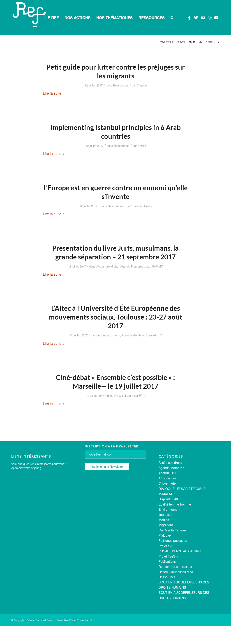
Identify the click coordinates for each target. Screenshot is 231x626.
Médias (164, 519)
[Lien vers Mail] (202, 17)
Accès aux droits (107, 266)
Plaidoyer (165, 535)
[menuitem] (52, 17)
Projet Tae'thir (168, 556)
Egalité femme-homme (175, 504)
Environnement (169, 509)
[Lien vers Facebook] (189, 17)
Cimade (142, 85)
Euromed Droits (142, 206)
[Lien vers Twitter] (196, 17)
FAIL (142, 395)
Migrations (166, 525)
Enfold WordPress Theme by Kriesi (76, 620)
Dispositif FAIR (169, 499)
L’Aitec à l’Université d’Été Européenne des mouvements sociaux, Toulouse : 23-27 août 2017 (115, 317)
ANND (142, 145)
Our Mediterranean (172, 530)
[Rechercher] (172, 17)
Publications (167, 561)
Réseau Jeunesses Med (176, 571)
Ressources (121, 85)
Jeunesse (165, 514)
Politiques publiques (173, 540)
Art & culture (122, 395)
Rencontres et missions (175, 566)
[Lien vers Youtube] (216, 17)
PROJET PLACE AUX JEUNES (180, 551)
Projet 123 (166, 546)
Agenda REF (168, 473)
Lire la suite (52, 93)
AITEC (157, 335)
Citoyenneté (167, 483)
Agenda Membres (131, 266)
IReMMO (157, 266)
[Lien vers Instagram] (209, 17)
